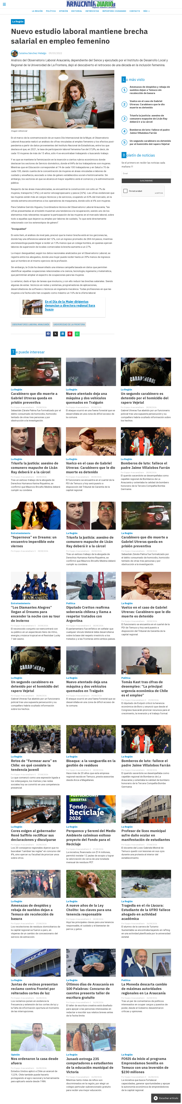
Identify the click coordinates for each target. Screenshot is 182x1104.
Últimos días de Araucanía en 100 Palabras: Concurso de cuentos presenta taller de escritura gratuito (90, 991)
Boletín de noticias (139, 155)
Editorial (76, 11)
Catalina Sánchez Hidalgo (32, 53)
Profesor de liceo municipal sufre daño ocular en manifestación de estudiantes (145, 835)
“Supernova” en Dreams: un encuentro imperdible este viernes (34, 541)
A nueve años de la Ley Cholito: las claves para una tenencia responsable (88, 909)
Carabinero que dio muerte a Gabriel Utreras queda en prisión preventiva (34, 398)
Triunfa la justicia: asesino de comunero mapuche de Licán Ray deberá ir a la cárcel (34, 467)
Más (145, 11)
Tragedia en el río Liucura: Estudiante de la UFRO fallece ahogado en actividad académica (145, 912)
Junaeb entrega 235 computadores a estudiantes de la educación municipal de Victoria (89, 1065)
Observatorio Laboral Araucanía (30, 324)
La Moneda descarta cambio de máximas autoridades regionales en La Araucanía (144, 988)
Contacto (135, 11)
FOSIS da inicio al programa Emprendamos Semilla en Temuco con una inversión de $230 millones (144, 1065)
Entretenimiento (20, 533)
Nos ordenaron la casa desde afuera (34, 1061)
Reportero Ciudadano (114, 11)
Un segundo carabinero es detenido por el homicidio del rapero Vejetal (144, 398)
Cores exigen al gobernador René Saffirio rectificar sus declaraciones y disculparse (33, 835)
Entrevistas (92, 11)
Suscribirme (146, 181)
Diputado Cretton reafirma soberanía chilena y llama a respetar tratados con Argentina (88, 614)
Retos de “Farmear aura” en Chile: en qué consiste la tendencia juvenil (34, 765)
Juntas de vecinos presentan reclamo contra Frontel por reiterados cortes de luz (34, 988)
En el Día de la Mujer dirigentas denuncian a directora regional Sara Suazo (70, 305)
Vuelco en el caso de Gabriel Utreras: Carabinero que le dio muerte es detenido (90, 467)
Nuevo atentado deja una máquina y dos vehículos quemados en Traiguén (86, 398)
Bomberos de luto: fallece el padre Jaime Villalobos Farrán (145, 465)
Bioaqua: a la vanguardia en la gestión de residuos (91, 763)
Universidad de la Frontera (69, 324)
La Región (37, 11)
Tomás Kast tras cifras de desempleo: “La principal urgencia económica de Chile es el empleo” (144, 688)
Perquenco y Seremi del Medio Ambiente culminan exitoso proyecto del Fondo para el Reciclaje (91, 837)
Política (51, 11)
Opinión (63, 11)
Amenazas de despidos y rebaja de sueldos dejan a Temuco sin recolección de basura (32, 912)
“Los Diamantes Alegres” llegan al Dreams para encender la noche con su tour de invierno (35, 614)
